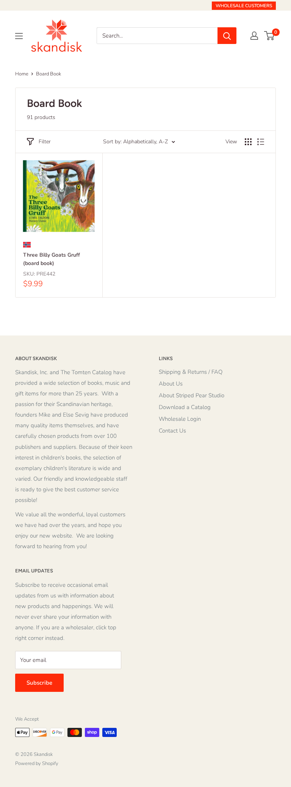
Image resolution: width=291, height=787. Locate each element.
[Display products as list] (260, 141)
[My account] (254, 35)
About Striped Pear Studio (191, 395)
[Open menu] (19, 36)
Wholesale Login (180, 419)
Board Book (48, 74)
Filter (45, 141)
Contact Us (172, 430)
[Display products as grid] (248, 141)
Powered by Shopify (36, 763)
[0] (269, 35)
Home (21, 74)
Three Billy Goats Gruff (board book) (51, 259)
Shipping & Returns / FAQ (190, 372)
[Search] (226, 35)
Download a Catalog (185, 407)
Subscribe (39, 683)
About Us (171, 383)
